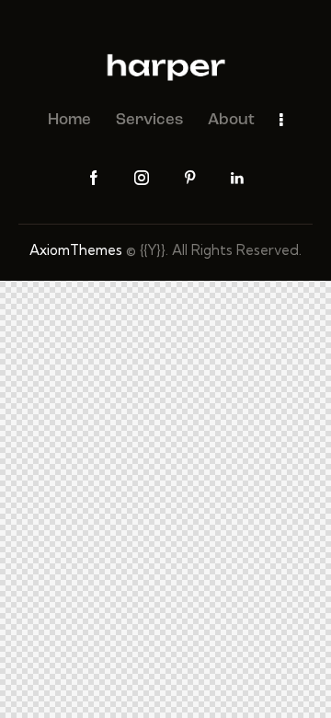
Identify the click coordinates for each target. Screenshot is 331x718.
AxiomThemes (75, 250)
